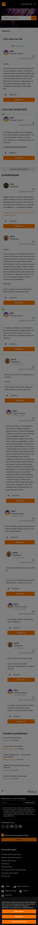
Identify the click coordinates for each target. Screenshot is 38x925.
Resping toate (19, 916)
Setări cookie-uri (19, 911)
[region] (19, 911)
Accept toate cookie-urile (19, 921)
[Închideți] (36, 899)
